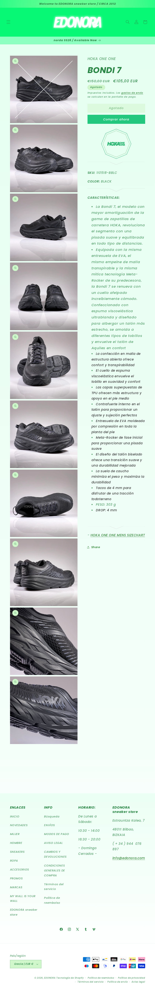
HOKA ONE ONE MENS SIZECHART (118, 535)
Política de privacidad (131, 977)
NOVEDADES (19, 825)
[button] (8, 22)
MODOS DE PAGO (56, 834)
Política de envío (117, 981)
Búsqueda (51, 816)
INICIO (14, 816)
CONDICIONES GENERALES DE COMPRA (54, 870)
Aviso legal (138, 981)
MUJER (15, 834)
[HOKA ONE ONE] (116, 158)
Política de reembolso (52, 900)
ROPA (14, 861)
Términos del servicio (54, 886)
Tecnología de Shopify (70, 977)
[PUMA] (116, 164)
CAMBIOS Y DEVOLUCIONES (55, 854)
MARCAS (16, 887)
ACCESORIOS (19, 869)
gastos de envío (132, 92)
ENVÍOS (49, 825)
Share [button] (95, 547)
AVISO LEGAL (53, 843)
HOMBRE (16, 843)
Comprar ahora (116, 119)
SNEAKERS (17, 852)
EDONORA (49, 977)
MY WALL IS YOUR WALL (23, 898)
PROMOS (16, 878)
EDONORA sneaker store (23, 912)
